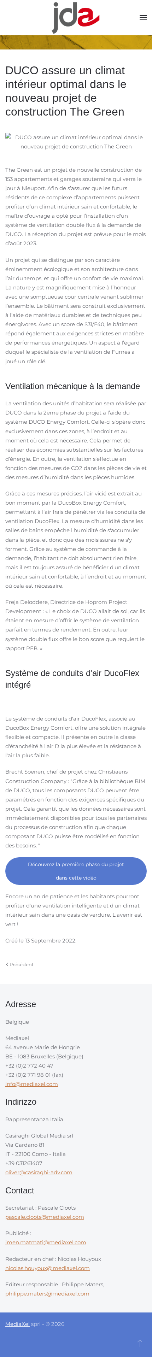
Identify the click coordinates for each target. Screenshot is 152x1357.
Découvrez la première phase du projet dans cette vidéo (76, 871)
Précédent (22, 964)
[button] (143, 17)
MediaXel (17, 1324)
